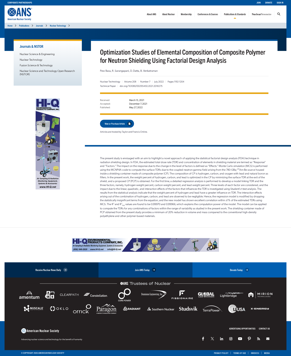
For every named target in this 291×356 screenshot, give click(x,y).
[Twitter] (212, 339)
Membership (186, 14)
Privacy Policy (221, 353)
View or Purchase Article (115, 123)
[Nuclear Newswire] (259, 339)
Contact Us (264, 328)
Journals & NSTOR (31, 46)
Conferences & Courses (208, 14)
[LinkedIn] (222, 339)
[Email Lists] (268, 339)
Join (259, 2)
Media (267, 353)
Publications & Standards (235, 14)
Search (278, 14)
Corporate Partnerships (20, 2)
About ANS (151, 14)
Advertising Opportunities (242, 328)
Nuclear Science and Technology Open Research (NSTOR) (47, 72)
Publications (24, 25)
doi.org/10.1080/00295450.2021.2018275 (141, 85)
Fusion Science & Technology (36, 65)
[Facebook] (203, 339)
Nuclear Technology (58, 25)
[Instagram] (231, 339)
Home (10, 25)
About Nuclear (168, 14)
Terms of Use (239, 353)
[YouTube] (240, 339)
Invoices (255, 353)
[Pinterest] (249, 339)
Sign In (280, 2)
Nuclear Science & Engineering (37, 54)
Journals (39, 25)
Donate (268, 2)
